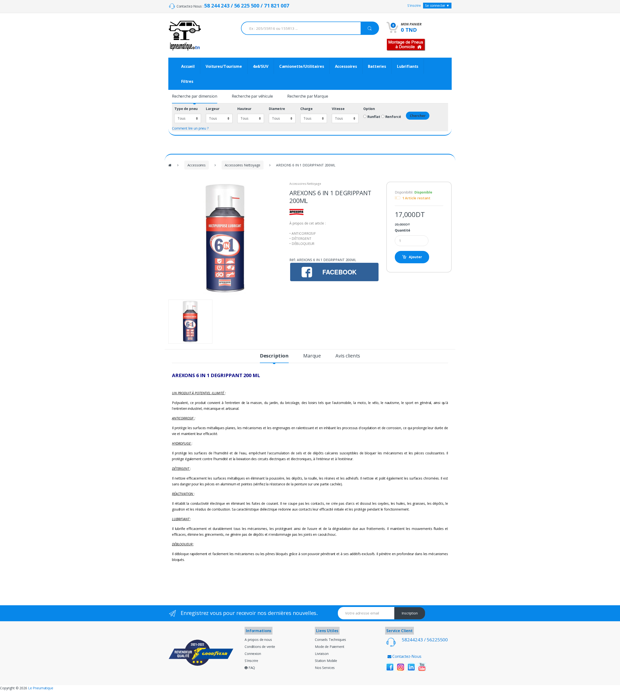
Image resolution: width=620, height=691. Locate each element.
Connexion (253, 653)
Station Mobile (326, 660)
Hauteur (244, 109)
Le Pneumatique (40, 688)
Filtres (187, 81)
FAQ (251, 667)
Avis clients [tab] (347, 356)
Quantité (402, 230)
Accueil (188, 66)
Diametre (277, 109)
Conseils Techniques (330, 639)
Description (274, 356)
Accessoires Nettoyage (242, 165)
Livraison (322, 653)
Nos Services (325, 667)
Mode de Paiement (329, 646)
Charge (306, 109)
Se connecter (437, 5)
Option (369, 109)
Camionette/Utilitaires (301, 66)
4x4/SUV (260, 66)
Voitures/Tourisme (224, 66)
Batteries (377, 66)
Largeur (212, 109)
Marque (312, 356)
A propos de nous (258, 639)
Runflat (373, 117)
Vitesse (338, 109)
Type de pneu (186, 109)
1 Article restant (416, 198)
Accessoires (346, 66)
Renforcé (392, 117)
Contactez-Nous (406, 656)
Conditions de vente (260, 646)
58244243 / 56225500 (425, 640)
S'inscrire (414, 5)
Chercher (418, 115)
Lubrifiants (407, 66)
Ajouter (415, 257)
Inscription (410, 613)
